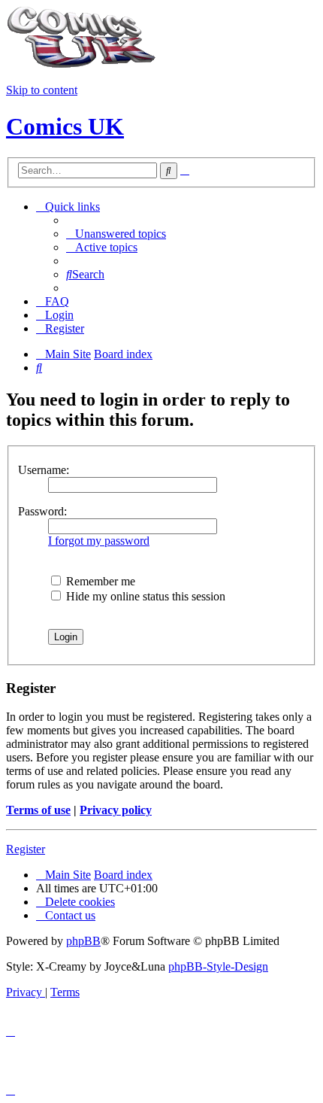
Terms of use (38, 810)
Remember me (99, 581)
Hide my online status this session (144, 596)
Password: (42, 511)
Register (25, 849)
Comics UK (65, 126)
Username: (43, 469)
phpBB (83, 940)
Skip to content (41, 90)
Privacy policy (116, 810)
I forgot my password (98, 540)
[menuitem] (116, 233)
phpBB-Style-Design (218, 966)
